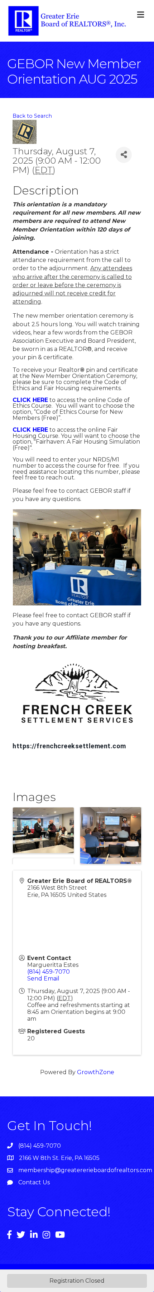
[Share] (124, 155)
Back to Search (32, 116)
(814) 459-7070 (48, 971)
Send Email (43, 978)
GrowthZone (95, 1072)
